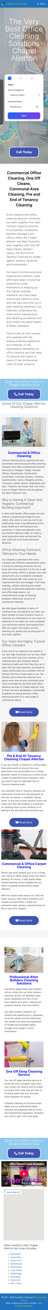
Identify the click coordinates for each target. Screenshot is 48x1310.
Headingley (16, 1273)
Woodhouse (16, 1263)
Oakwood (15, 1280)
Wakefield (28, 1306)
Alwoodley (15, 1257)
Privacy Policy (40, 1297)
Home (24, 1300)
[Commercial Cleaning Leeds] (14, 4)
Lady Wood (16, 1270)
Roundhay (15, 1277)
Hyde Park (15, 1260)
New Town (15, 1283)
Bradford (19, 1306)
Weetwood (15, 1267)
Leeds (39, 1303)
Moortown (15, 1254)
